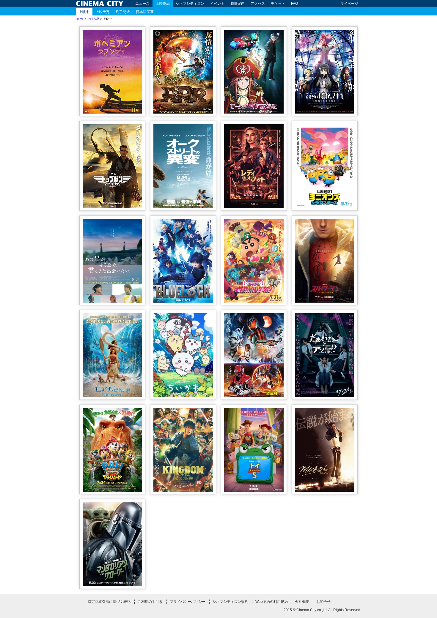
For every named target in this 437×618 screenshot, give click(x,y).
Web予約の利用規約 (271, 602)
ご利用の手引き (150, 602)
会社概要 (302, 602)
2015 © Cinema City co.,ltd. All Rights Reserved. (322, 610)
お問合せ (323, 602)
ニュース (142, 3)
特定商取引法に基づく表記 (109, 602)
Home (80, 19)
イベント (217, 3)
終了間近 (123, 12)
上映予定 (102, 12)
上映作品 (162, 3)
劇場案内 (237, 3)
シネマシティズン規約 (230, 602)
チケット (278, 3)
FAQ (294, 3)
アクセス (258, 3)
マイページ (349, 3)
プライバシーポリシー (187, 602)
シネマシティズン (190, 3)
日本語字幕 (145, 12)
